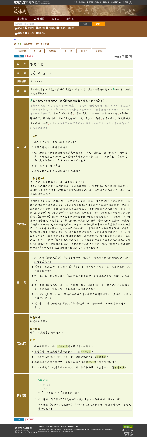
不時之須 (43, 380)
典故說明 (52, 51)
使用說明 (105, 2)
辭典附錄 (39, 18)
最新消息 (82, 2)
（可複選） (51, 28)
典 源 (37, 51)
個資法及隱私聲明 (46, 426)
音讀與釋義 (22, 51)
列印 (19, 56)
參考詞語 (99, 51)
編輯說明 (97, 2)
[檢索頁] (25, 15)
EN (120, 2)
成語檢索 (22, 18)
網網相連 (70, 426)
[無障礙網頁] (128, 427)
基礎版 (125, 2)
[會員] (130, 2)
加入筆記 (29, 56)
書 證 (68, 51)
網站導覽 (114, 2)
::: (71, 2)
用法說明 (83, 51)
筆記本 (70, 18)
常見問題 (90, 2)
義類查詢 (20, 33)
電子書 (55, 18)
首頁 (75, 2)
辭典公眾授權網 (60, 426)
